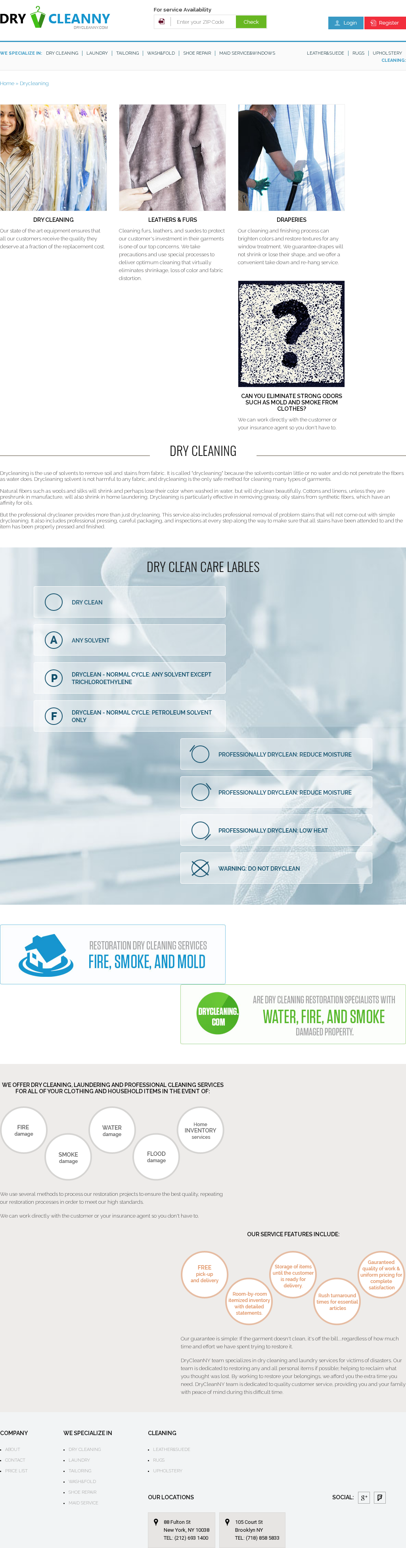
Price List (16, 1471)
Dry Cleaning (62, 53)
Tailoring (127, 53)
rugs (358, 53)
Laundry (97, 53)
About (12, 1449)
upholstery (387, 53)
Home (7, 83)
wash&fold (161, 53)
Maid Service (83, 1503)
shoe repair (197, 53)
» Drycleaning (32, 83)
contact (15, 1460)
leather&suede (325, 53)
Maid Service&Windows (247, 53)
